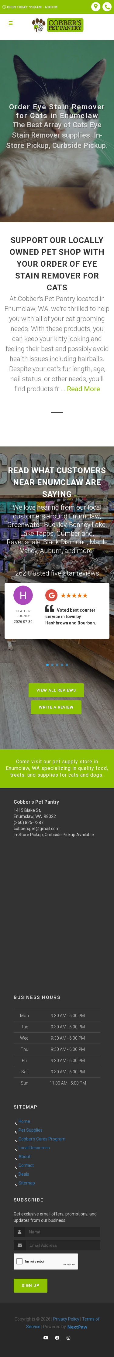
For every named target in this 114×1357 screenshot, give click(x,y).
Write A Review (56, 707)
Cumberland (74, 533)
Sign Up (31, 1285)
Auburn (51, 551)
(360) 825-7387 (28, 822)
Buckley (55, 524)
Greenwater (24, 524)
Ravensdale (23, 542)
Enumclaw (84, 516)
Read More (83, 389)
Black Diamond (65, 542)
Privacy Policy (66, 1319)
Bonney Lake (87, 524)
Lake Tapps (37, 533)
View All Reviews (56, 690)
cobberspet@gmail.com (37, 828)
